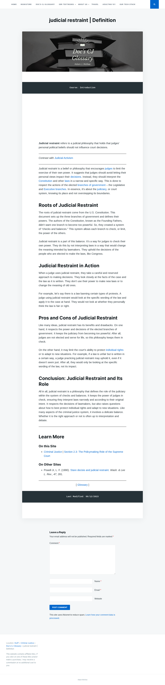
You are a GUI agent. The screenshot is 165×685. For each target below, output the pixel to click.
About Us (83, 4)
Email (97, 590)
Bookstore (26, 4)
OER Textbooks (66, 4)
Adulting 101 (109, 4)
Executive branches (55, 189)
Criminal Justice (53, 451)
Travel (95, 4)
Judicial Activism (64, 158)
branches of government (92, 185)
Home (14, 4)
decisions (76, 176)
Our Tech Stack (127, 4)
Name (97, 581)
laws (67, 180)
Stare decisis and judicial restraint (89, 470)
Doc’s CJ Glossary (45, 4)
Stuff (16, 643)
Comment (55, 543)
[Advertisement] (82, 115)
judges (108, 168)
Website (98, 599)
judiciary (101, 189)
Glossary (82, 484)
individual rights (114, 349)
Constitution (45, 180)
